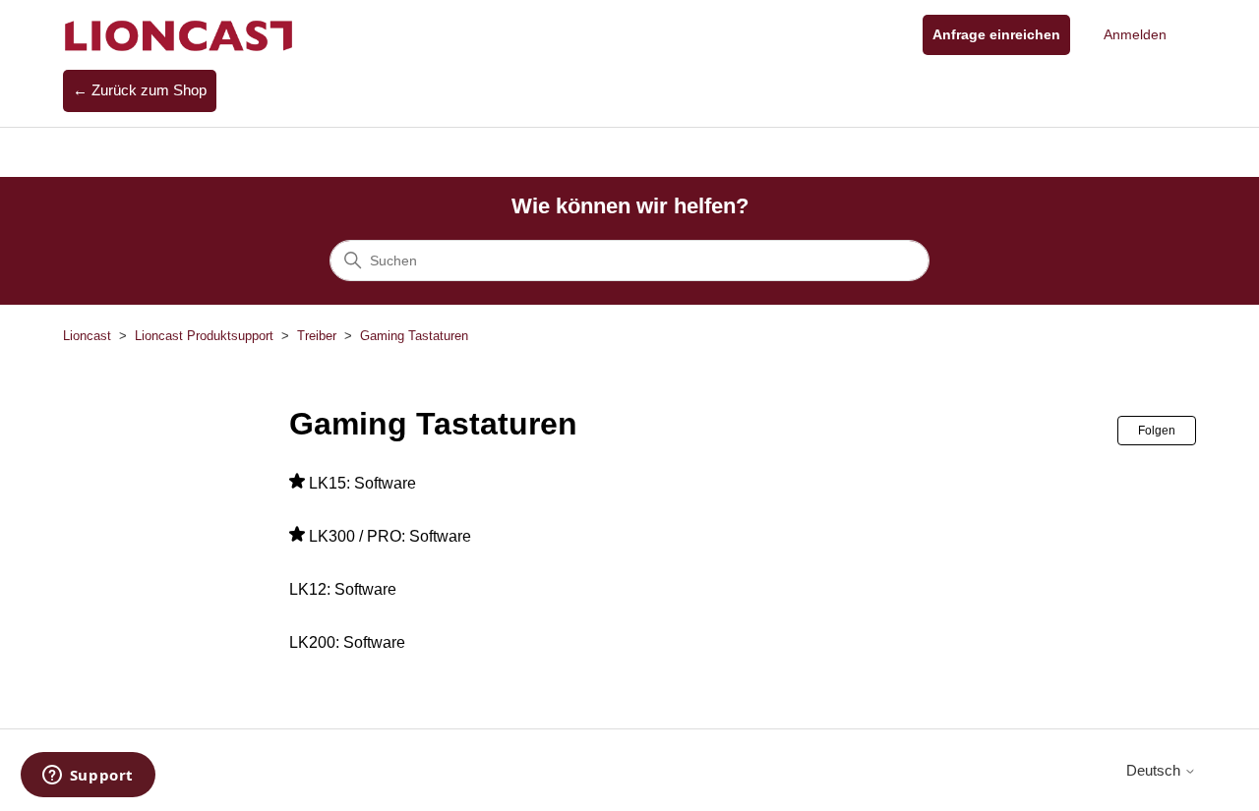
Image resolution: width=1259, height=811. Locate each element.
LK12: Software (342, 589)
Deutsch (1155, 770)
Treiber (316, 335)
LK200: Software (347, 642)
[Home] (179, 35)
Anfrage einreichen (996, 34)
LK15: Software (362, 483)
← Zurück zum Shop (140, 90)
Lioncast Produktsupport (204, 335)
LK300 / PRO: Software (390, 536)
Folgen (1156, 430)
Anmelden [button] (1135, 34)
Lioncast (87, 335)
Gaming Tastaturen (414, 335)
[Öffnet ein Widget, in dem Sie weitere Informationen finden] (87, 776)
